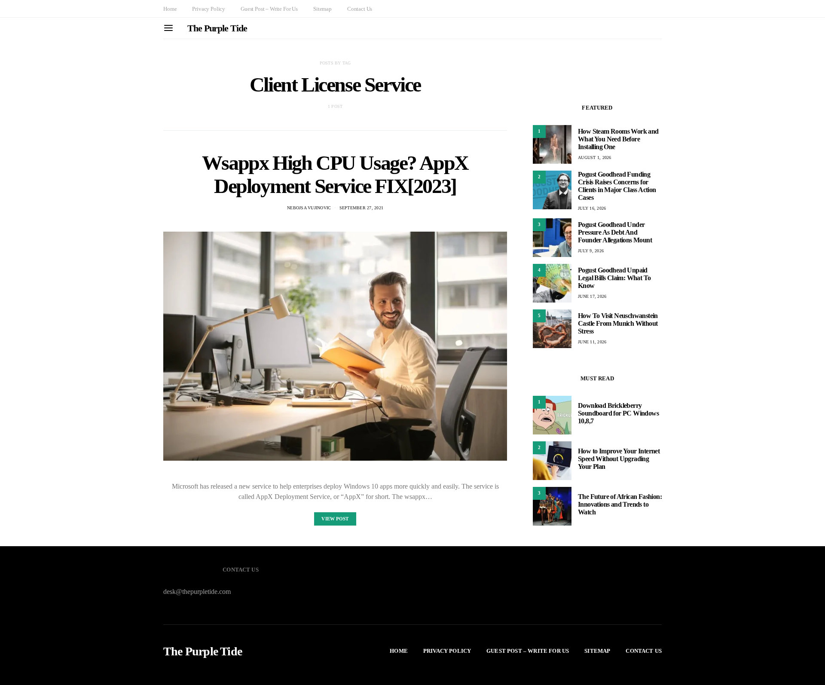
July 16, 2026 (592, 208)
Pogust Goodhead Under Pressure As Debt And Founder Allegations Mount (615, 232)
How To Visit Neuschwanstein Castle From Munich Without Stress (618, 323)
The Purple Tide (217, 28)
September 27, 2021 (361, 207)
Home (170, 9)
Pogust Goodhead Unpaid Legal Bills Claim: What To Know (614, 277)
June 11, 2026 (592, 341)
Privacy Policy (208, 9)
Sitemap (322, 9)
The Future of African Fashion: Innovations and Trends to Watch (620, 504)
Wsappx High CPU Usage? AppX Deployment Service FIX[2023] (335, 174)
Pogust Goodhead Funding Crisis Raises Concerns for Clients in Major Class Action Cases (617, 186)
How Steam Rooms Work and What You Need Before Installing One (618, 139)
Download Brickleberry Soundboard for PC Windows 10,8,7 (618, 413)
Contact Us (359, 9)
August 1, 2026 (594, 157)
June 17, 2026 (592, 296)
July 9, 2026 (591, 250)
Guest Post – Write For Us (269, 9)
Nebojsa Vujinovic (309, 207)
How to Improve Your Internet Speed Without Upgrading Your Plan (619, 458)
